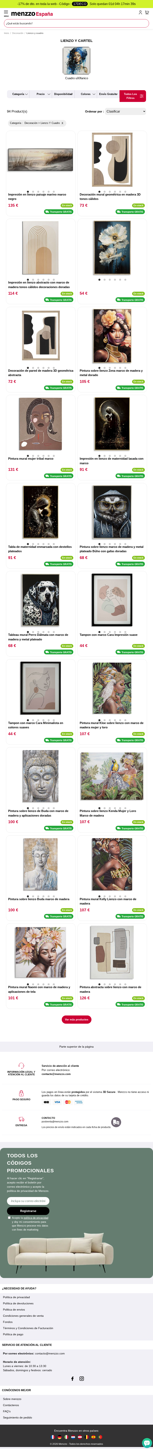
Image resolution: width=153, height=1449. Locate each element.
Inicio (6, 33)
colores (85, 94)
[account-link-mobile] (141, 13)
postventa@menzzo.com (55, 1121)
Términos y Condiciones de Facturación (28, 1328)
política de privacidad (36, 1217)
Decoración (17, 33)
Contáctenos (11, 1405)
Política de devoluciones (18, 1303)
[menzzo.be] (87, 1437)
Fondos (8, 1322)
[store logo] (74, 14)
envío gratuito (108, 94)
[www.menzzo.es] (93, 1437)
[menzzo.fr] (53, 1437)
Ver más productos (76, 1019)
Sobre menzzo (12, 1399)
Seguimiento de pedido (17, 1417)
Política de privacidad (16, 1297)
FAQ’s (7, 1411)
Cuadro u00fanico (76, 78)
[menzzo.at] (80, 1437)
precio (41, 94)
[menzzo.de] (60, 1437)
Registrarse (28, 1211)
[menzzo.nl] (73, 1437)
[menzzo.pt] (100, 1437)
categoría (18, 94)
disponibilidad (63, 94)
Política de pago (13, 1334)
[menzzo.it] (66, 1437)
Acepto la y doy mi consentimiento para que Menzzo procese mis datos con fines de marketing (30, 1223)
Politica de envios (14, 1309)
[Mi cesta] (147, 13)
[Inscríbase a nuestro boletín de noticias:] (28, 1201)
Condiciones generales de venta (23, 1315)
